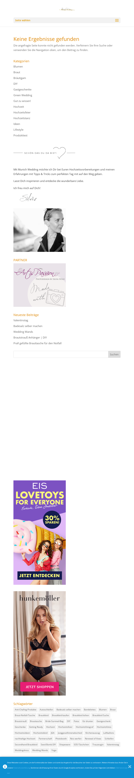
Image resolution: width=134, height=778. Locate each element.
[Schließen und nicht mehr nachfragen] (129, 767)
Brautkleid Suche (100, 715)
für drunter (88, 721)
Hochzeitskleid (40, 732)
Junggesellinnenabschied (70, 732)
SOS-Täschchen (81, 744)
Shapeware (64, 744)
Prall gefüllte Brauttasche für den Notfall (37, 343)
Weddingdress (22, 750)
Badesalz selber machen (27, 326)
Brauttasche (36, 721)
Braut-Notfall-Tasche (25, 715)
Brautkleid (44, 715)
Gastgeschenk (103, 721)
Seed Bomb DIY (48, 744)
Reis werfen (75, 738)
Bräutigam (19, 78)
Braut (16, 72)
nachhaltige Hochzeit (25, 738)
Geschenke (20, 726)
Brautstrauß (21, 721)
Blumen (18, 66)
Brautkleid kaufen (60, 715)
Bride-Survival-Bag (54, 721)
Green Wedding (22, 95)
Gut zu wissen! (22, 101)
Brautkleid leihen (81, 715)
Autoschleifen (46, 709)
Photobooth (61, 738)
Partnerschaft (45, 738)
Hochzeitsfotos (104, 726)
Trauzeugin (97, 744)
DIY (15, 83)
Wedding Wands (23, 331)
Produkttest (20, 135)
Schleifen (109, 738)
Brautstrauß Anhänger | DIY (30, 337)
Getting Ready (36, 726)
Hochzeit (18, 106)
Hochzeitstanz (21, 118)
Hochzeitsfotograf (84, 726)
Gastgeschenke (22, 89)
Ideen (16, 124)
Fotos (76, 721)
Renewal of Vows (93, 738)
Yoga (53, 750)
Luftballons (108, 732)
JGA (52, 732)
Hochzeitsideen (22, 732)
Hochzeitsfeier (22, 112)
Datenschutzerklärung (21, 768)
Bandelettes (90, 709)
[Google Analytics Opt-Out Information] (5, 767)
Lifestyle (18, 129)
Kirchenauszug (92, 732)
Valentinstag (20, 320)
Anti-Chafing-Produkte (25, 709)
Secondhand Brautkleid (26, 744)
